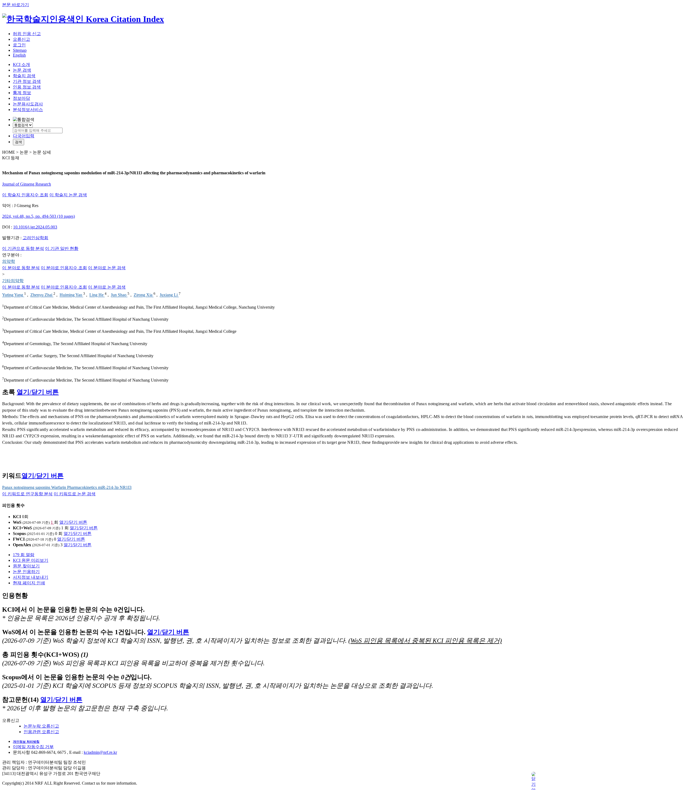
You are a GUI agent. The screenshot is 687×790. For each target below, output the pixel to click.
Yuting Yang (13, 295)
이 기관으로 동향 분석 (23, 248)
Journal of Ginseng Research (26, 184)
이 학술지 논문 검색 (68, 195)
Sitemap (20, 50)
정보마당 (21, 98)
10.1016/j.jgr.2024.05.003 (35, 227)
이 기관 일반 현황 (61, 248)
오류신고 (21, 39)
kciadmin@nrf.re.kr (100, 752)
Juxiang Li (169, 295)
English (19, 55)
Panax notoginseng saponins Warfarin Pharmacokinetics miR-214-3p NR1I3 (66, 487)
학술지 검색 (24, 75)
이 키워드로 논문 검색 (75, 494)
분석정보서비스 (28, 109)
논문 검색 (22, 70)
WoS (17, 522)
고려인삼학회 (35, 237)
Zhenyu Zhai (41, 295)
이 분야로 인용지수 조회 (64, 267)
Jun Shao (119, 295)
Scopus (19, 533)
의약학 (8, 261)
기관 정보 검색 (27, 81)
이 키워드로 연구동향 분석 (27, 494)
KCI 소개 (21, 64)
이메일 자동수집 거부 (33, 746)
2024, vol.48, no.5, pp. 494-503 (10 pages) (38, 216)
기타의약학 (13, 280)
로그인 (19, 45)
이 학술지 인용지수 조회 (25, 195)
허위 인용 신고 (27, 33)
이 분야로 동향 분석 (21, 267)
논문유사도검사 (28, 104)
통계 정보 (22, 92)
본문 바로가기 (15, 4)
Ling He (97, 295)
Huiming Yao (71, 295)
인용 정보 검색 (27, 87)
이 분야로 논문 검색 (107, 267)
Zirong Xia (144, 295)
